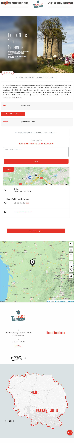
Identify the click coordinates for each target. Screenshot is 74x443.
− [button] (71, 258)
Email (18, 346)
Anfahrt (8, 169)
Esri (52, 301)
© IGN (54, 301)
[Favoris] (62, 3)
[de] (69, 3)
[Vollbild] (71, 244)
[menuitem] (17, 3)
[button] (65, 3)
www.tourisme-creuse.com (23, 212)
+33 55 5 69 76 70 (18, 342)
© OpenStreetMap (61, 301)
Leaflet (48, 301)
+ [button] (71, 254)
